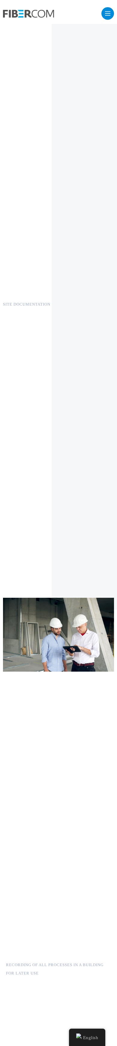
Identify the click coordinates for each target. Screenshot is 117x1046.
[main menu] (107, 13)
